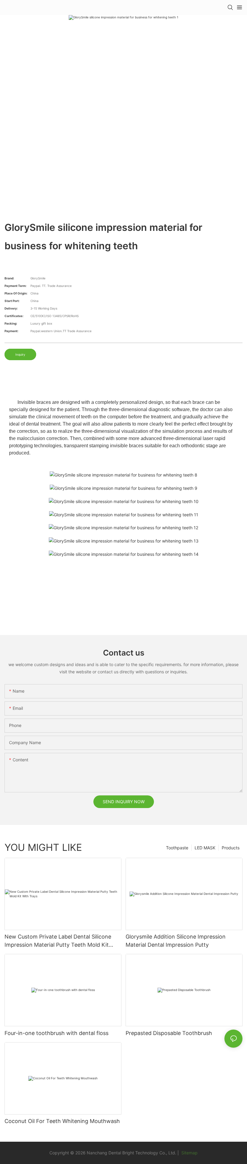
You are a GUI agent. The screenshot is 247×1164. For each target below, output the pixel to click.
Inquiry (20, 354)
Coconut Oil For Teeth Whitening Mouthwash (62, 1121)
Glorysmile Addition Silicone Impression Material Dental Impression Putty (176, 940)
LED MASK (205, 847)
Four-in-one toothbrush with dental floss (56, 1033)
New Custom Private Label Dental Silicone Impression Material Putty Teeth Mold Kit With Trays (58, 941)
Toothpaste (177, 847)
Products (230, 847)
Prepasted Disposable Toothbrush (169, 1033)
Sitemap (189, 1152)
